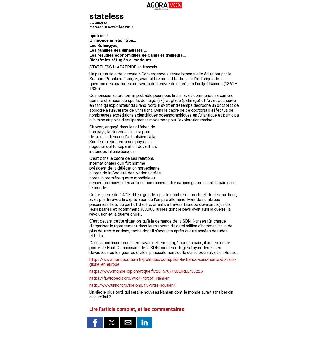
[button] (95, 322)
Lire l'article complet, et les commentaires (136, 309)
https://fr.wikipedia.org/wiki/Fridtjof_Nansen (129, 278)
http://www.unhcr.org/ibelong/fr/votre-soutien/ (132, 285)
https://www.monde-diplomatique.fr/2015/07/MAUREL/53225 (146, 271)
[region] (201, 151)
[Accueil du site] (164, 8)
